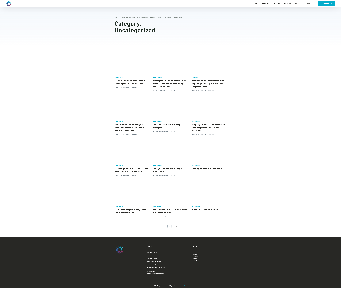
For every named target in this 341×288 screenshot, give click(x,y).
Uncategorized (119, 77)
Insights (195, 258)
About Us (195, 252)
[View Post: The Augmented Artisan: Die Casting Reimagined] (170, 108)
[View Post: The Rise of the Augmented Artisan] (209, 193)
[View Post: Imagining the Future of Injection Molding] (209, 152)
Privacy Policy (183, 286)
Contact (195, 260)
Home (194, 250)
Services (195, 254)
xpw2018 (117, 87)
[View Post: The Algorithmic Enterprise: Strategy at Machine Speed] (170, 152)
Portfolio (195, 256)
